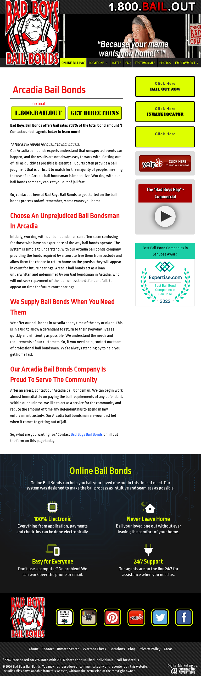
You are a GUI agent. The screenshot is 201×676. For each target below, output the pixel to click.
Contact (48, 649)
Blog (131, 649)
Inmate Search (68, 649)
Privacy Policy (149, 649)
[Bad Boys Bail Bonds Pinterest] (112, 617)
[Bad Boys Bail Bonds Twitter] (160, 617)
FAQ (128, 63)
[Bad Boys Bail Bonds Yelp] (136, 617)
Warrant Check (94, 649)
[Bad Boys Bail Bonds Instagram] (88, 617)
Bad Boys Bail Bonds (87, 434)
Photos (165, 63)
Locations (98, 63)
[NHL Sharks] (64, 617)
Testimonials (145, 63)
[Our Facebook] (184, 617)
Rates (116, 63)
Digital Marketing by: (183, 666)
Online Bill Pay (73, 63)
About (33, 649)
